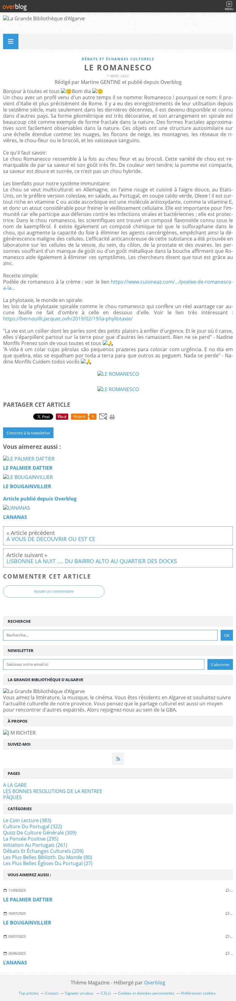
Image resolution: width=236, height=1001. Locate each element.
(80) (47, 857)
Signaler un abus (79, 993)
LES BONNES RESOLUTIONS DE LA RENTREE (52, 791)
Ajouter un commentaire (54, 591)
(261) (35, 845)
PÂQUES (12, 797)
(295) (30, 838)
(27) (47, 863)
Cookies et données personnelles (146, 993)
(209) (43, 851)
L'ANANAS (15, 962)
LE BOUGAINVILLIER (27, 922)
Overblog (154, 982)
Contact (51, 993)
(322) (32, 826)
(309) (40, 832)
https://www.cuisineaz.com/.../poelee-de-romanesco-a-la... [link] (118, 284)
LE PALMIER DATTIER (28, 899)
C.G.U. (106, 993)
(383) (27, 820)
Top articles (29, 993)
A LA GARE (15, 785)
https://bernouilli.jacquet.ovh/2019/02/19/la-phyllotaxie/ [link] (68, 318)
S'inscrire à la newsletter (28, 433)
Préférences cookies (198, 993)
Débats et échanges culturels (118, 59)
